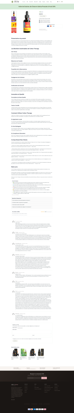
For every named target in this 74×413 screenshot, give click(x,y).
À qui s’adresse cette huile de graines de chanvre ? (21, 200)
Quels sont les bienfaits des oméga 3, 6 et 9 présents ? (22, 206)
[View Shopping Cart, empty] (62, 2)
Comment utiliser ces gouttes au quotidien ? (20, 202)
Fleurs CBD (26, 387)
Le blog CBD (56, 387)
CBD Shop (16, 1)
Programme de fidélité (57, 390)
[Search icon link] (59, 1)
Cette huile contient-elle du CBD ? (18, 204)
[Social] (12, 399)
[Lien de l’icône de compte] (57, 1)
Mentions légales (37, 387)
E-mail (33, 335)
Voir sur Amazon (42, 16)
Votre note (15, 327)
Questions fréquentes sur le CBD (48, 387)
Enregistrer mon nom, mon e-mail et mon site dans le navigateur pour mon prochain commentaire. (27, 338)
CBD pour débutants (47, 390)
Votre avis (15, 329)
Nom (13, 335)
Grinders (26, 390)
